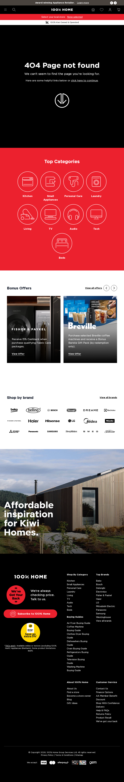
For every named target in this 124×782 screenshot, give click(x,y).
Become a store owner (79, 696)
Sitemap (79, 755)
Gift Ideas (72, 703)
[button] (111, 3)
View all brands (108, 397)
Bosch (99, 584)
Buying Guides (75, 617)
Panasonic (101, 610)
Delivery (100, 707)
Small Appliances (75, 584)
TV (68, 599)
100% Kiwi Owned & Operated (64, 22)
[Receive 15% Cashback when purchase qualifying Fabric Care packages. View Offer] (33, 329)
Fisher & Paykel (104, 595)
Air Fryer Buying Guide (78, 623)
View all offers (93, 288)
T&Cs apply (10, 646)
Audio (70, 602)
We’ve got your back (106, 721)
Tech (69, 606)
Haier (98, 599)
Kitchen (71, 581)
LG (97, 602)
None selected (75, 17)
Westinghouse (103, 617)
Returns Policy (103, 714)
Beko (98, 581)
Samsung (100, 613)
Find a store (73, 692)
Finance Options (104, 692)
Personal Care (74, 588)
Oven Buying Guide (77, 648)
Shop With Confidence (108, 703)
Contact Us (102, 688)
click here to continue (84, 80)
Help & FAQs (102, 710)
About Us (72, 688)
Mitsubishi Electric (105, 606)
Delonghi (100, 588)
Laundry (71, 592)
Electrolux (101, 592)
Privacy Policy (47, 755)
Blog (69, 699)
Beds (69, 610)
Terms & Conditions (64, 755)
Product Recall (103, 718)
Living (70, 595)
